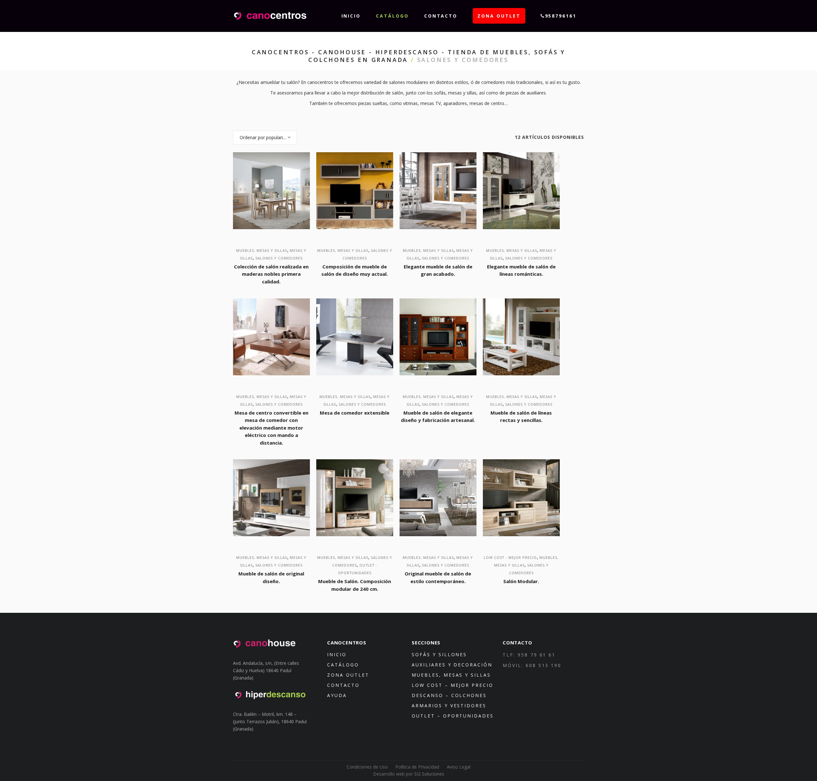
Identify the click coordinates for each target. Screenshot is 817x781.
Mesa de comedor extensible (354, 412)
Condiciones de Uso (367, 767)
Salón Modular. (521, 581)
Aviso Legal (458, 767)
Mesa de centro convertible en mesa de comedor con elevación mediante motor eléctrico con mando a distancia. (271, 427)
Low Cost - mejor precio (510, 557)
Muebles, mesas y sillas (261, 250)
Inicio (337, 654)
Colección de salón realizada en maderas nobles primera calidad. (271, 274)
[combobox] (265, 138)
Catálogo (343, 665)
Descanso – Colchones (449, 695)
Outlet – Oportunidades (453, 716)
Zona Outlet (348, 675)
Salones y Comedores (279, 258)
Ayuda (337, 695)
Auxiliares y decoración (452, 665)
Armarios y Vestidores (449, 705)
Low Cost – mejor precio (452, 685)
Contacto (343, 685)
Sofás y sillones (439, 654)
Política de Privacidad (417, 767)
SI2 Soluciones (429, 774)
